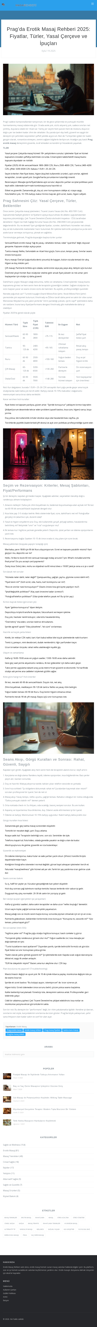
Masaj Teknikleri (13, 1156)
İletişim (6, 1300)
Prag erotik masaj (14, 1030)
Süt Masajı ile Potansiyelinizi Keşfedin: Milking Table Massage (42, 1098)
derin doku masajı (11, 1235)
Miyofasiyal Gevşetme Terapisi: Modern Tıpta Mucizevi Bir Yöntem (44, 1109)
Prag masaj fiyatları (52, 1030)
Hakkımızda (7, 1286)
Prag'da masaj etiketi (15, 1034)
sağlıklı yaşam (53, 1229)
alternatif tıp (9, 1229)
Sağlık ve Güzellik (12, 1184)
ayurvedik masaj (70, 1223)
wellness (40, 1229)
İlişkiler (8, 1167)
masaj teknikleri (10, 1218)
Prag (25, 1235)
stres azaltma (63, 1218)
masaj (51, 1218)
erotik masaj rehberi (33, 1030)
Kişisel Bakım (10, 1196)
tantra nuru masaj (71, 1030)
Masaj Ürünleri (11, 1190)
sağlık (21, 1223)
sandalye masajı (26, 1229)
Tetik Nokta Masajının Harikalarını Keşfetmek (34, 1121)
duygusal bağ (84, 1229)
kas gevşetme (69, 1229)
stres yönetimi (78, 1218)
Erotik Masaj (21, 1026)
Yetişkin (9, 1173)
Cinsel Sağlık (11, 1162)
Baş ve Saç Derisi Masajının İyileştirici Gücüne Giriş (38, 1086)
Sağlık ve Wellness (14, 1144)
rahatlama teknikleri (51, 1223)
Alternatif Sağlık (12, 1179)
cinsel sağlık (9, 1223)
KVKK (5, 1297)
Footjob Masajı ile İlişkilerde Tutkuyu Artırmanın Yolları (39, 1074)
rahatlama (39, 1218)
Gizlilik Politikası (9, 1293)
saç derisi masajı (37, 1235)
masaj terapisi (33, 1223)
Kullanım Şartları (9, 1290)
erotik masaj (26, 1218)
